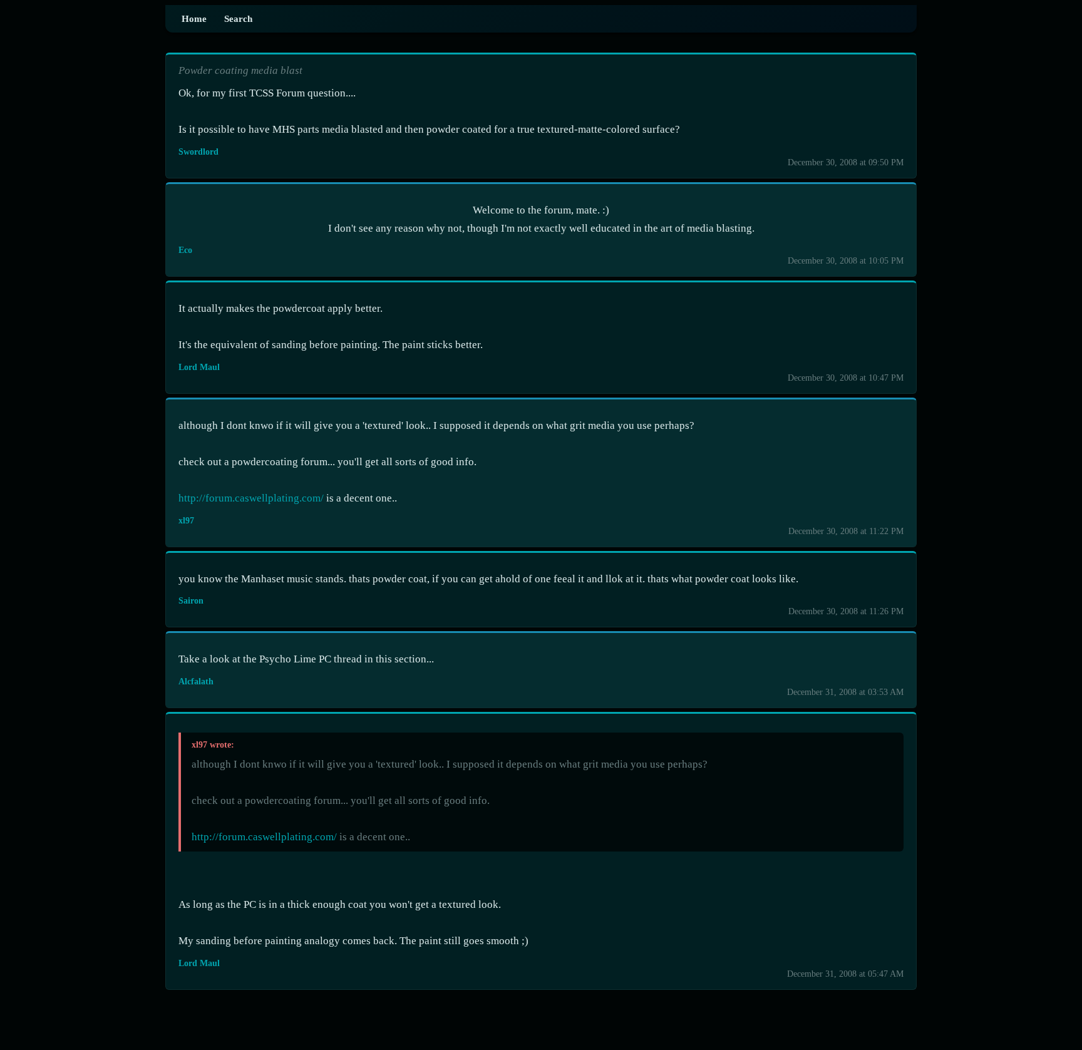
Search (238, 18)
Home (194, 18)
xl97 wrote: (213, 744)
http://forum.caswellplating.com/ (251, 498)
